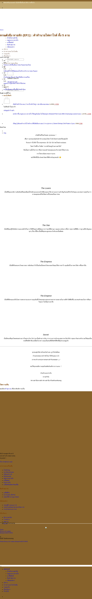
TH (5, 591)
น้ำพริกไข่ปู (7, 470)
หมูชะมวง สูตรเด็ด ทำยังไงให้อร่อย (14, 83)
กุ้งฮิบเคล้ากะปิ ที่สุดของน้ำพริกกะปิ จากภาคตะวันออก (20, 71)
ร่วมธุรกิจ (7, 53)
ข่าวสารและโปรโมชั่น (11, 51)
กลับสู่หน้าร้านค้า (12, 82)
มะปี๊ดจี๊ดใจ (7, 492)
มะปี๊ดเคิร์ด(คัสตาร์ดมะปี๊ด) (11, 484)
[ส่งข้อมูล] (8, 61)
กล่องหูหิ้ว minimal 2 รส (10, 505)
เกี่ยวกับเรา (7, 56)
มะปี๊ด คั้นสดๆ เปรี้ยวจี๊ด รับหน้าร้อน (15, 89)
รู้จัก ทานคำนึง (8, 517)
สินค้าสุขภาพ (11, 44)
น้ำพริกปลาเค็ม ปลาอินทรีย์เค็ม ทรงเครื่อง (17, 77)
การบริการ (7, 519)
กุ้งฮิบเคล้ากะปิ (8, 474)
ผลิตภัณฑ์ (7, 569)
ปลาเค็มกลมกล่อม (9, 472)
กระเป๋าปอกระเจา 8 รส (10, 509)
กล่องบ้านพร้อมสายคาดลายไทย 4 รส (14, 507)
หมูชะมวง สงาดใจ (12, 40)
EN (8, 87)
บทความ (6, 521)
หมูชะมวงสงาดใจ (8, 478)
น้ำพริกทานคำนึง (12, 38)
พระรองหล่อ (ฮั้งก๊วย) (9, 495)
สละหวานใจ (7, 482)
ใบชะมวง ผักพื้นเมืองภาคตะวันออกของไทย (17, 65)
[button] (5, 133)
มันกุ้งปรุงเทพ (7, 476)
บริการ (6, 49)
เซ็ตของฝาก (10, 47)
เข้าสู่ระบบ (8, 388)
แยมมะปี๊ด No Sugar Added (11, 497)
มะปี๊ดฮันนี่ (10, 42)
